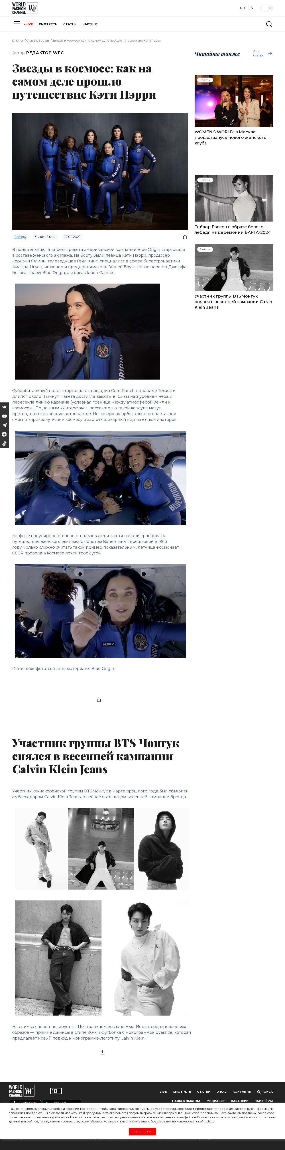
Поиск (267, 1091)
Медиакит (216, 1101)
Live (163, 1091)
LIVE (29, 24)
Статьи (31, 40)
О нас (221, 1091)
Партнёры (263, 1101)
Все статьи (258, 53)
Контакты (242, 1091)
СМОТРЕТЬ (48, 24)
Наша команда (186, 1101)
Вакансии (239, 1101)
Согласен (142, 1131)
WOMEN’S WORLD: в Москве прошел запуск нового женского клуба (231, 138)
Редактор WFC (45, 52)
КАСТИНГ (90, 24)
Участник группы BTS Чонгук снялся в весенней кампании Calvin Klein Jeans (233, 302)
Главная (18, 40)
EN (250, 8)
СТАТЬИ (70, 24)
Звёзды (44, 40)
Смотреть (182, 1091)
